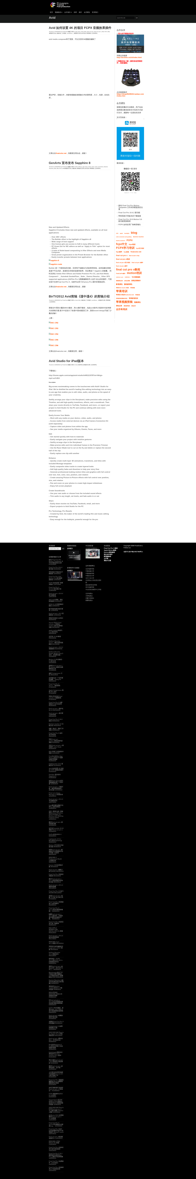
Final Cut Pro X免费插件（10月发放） (56, 1162)
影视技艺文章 (77, 33)
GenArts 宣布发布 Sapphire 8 (69, 163)
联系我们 (95, 12)
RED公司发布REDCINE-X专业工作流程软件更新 (55, 994)
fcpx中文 (121, 244)
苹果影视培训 (133, 298)
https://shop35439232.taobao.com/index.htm (130, 95)
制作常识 (80, 364)
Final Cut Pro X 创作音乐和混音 (55, 733)
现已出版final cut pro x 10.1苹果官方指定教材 (56, 1061)
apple (121, 233)
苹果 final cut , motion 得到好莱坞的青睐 (56, 740)
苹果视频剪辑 (124, 302)
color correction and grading (123, 236)
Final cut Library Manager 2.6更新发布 (56, 793)
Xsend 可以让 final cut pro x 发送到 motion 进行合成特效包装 (56, 625)
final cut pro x (97, 31)
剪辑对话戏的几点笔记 (56, 618)
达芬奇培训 (121, 309)
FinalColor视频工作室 (68, 31)
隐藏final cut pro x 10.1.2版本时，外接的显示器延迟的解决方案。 (56, 916)
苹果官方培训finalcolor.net (125, 295)
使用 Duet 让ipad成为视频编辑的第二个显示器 (56, 782)
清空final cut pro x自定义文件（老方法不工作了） (56, 968)
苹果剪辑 (132, 287)
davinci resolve (138, 237)
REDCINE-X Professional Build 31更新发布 (55, 859)
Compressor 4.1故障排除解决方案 (56, 1027)
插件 (80, 12)
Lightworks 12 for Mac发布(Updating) (55, 839)
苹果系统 (88, 33)
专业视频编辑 (136, 277)
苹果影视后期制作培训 (121, 298)
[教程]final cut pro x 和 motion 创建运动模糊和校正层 (56, 667)
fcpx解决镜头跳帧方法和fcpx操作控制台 (56, 806)
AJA (117, 233)
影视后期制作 (136, 280)
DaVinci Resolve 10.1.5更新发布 (54, 953)
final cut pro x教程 (128, 269)
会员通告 (87, 12)
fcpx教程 (126, 252)
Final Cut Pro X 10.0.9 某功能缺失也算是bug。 (56, 1124)
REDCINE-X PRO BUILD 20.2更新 (54, 1142)
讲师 (75, 12)
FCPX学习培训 (125, 248)
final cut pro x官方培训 (123, 262)
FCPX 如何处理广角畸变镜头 (129, 225)
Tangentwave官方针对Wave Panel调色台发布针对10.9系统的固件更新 (56, 1102)
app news (77, 31)
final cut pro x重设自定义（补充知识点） (56, 1039)
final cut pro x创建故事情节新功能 (56, 1016)
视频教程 (58, 12)
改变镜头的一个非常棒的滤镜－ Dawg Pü (56, 678)
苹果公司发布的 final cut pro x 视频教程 (55, 697)
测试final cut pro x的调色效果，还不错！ (56, 1066)
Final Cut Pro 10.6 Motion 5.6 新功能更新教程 (130, 220)
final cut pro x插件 (137, 262)
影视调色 (119, 284)
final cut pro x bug (134, 255)
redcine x (127, 277)
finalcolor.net (61, 153)
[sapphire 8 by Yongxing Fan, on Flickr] (54, 260)
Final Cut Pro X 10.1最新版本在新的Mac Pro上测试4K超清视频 (56, 1155)
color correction (99, 166)
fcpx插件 (119, 252)
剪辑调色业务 (119, 280)
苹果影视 (137, 294)
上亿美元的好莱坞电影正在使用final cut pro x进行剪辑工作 (56, 1073)
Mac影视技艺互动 (66, 168)
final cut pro (90, 31)
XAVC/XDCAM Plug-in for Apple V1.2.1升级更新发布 (56, 1033)
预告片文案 (107, 560)
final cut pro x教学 (122, 266)
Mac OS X (104, 31)
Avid (82, 31)
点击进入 (70, 548)
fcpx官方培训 (140, 248)
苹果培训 (122, 291)
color (92, 166)
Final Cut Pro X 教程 (111, 548)
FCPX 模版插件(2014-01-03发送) (56, 1094)
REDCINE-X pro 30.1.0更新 (54, 942)
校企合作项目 (108, 554)
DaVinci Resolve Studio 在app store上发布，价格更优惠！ (56, 653)
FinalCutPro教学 (120, 273)
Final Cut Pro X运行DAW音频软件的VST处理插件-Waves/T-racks (56, 1130)
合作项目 (68, 12)
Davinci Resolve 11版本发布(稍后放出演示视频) (56, 981)
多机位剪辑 (127, 280)
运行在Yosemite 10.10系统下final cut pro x (56, 829)
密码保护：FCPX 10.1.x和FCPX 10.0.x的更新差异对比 (56, 960)
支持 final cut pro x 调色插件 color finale (56, 746)
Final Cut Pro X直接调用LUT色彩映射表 (56, 1168)
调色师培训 (127, 306)
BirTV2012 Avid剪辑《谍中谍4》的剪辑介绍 (79, 296)
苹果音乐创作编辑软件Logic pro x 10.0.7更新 (56, 948)
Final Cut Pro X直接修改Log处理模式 (56, 902)
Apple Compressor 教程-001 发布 (56, 691)
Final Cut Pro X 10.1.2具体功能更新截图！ (56, 909)
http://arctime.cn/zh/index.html (129, 57)
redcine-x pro (119, 277)
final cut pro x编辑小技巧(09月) (56, 870)
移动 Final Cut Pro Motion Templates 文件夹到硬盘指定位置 (130, 207)
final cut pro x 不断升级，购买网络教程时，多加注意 (56, 788)
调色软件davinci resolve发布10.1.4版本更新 (55, 987)
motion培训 (134, 273)
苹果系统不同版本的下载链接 (129, 216)
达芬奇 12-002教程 (55, 636)
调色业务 (119, 306)
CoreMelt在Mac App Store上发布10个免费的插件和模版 (56, 757)
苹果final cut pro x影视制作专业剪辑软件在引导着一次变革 (56, 851)
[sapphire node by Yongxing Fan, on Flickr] (55, 264)
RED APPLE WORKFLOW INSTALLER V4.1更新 (56, 929)
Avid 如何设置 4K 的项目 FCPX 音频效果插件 (80, 27)
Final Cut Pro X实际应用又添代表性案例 (56, 1148)
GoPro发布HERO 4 (55, 834)
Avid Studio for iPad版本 (66, 361)
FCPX (130, 240)
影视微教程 (107, 556)
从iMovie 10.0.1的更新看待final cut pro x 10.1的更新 (56, 1116)
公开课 (106, 558)
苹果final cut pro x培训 (122, 287)
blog (134, 232)
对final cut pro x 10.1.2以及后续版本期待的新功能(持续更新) (56, 1001)
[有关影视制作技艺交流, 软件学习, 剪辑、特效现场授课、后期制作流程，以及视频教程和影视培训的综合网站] (60, 7)
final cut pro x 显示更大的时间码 (56, 714)
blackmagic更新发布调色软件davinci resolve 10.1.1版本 (55, 1053)
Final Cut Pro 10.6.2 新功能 (129, 213)
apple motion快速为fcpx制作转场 (55, 631)
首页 (51, 12)
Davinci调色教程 (109, 552)
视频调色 (137, 302)
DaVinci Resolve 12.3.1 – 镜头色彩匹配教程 (56, 642)
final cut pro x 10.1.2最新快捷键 (56, 885)
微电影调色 (128, 284)
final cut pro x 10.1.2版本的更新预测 (56, 936)
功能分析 (58, 33)
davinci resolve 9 (120, 240)
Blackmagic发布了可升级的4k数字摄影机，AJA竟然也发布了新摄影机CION (56, 975)
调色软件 (133, 305)
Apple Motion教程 (110, 550)
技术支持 (83, 33)
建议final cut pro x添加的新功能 (56, 822)
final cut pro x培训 (123, 259)
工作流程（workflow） (67, 33)
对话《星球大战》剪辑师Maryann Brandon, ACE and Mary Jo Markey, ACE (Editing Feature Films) (56, 814)
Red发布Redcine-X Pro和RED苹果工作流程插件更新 (56, 1046)
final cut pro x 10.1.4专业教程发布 (56, 799)
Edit (85, 31)
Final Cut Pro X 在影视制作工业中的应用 (55, 703)
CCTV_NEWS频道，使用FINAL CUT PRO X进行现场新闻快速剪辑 (56, 1009)
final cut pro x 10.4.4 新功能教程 (56, 594)
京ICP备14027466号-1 (135, 551)
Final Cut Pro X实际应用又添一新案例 (56, 922)
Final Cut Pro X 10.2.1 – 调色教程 (54, 684)
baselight (126, 233)
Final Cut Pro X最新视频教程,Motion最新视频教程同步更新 (56, 1081)
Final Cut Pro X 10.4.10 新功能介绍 (55, 588)
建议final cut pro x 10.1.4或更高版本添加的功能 (56, 880)
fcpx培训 (132, 244)
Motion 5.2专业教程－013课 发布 (56, 660)
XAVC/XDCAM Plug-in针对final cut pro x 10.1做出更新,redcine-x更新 (56, 1110)
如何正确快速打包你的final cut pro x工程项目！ (56, 1089)
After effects (78, 166)
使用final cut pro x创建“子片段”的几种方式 (56, 896)
